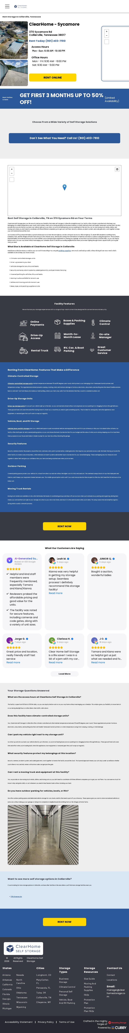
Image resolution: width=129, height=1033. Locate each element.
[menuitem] (9, 974)
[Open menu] (7, 6)
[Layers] (117, 169)
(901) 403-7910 (56, 41)
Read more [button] (55, 593)
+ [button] (107, 31)
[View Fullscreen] (107, 42)
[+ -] (64, 190)
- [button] (107, 35)
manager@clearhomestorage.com (116, 993)
